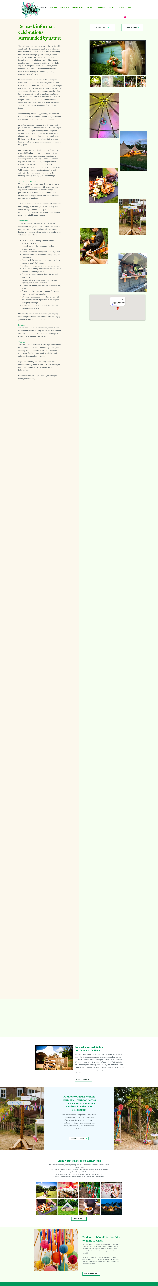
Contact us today (25, 375)
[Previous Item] (93, 58)
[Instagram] (125, 17)
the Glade (88, 1120)
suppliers (105, 1244)
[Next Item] (142, 58)
